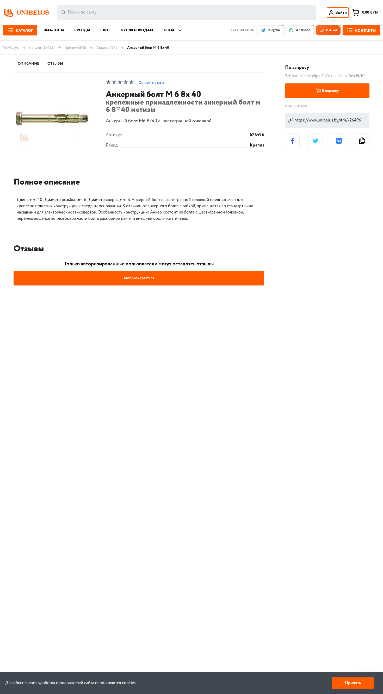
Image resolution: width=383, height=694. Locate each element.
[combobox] (186, 12)
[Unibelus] (26, 12)
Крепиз (257, 145)
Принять (353, 683)
